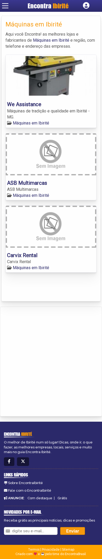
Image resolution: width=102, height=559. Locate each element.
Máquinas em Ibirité (51, 40)
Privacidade (51, 549)
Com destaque (39, 498)
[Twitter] (23, 461)
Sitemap (68, 549)
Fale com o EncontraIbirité (29, 490)
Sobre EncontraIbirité (25, 483)
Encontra (48, 6)
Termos (33, 549)
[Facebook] (9, 461)
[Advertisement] (51, 361)
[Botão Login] (86, 5)
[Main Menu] (5, 6)
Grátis (62, 498)
